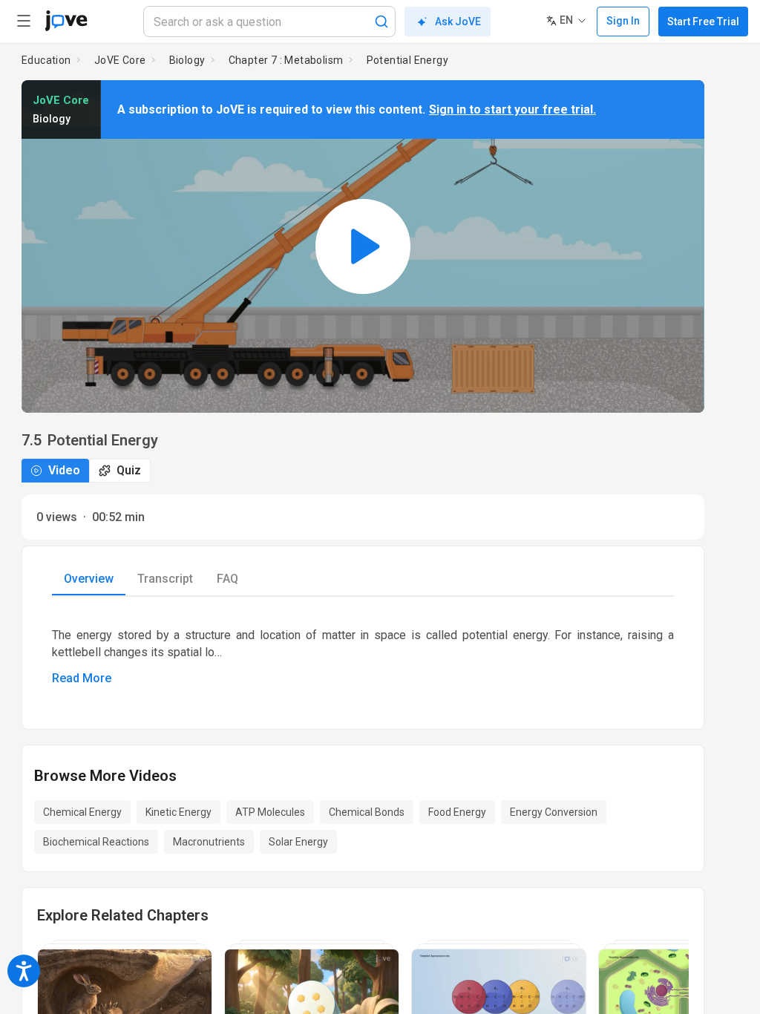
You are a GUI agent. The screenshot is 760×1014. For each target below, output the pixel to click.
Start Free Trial (703, 21)
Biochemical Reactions (96, 842)
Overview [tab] (89, 579)
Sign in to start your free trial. (512, 109)
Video (64, 470)
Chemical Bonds (366, 812)
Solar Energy (298, 842)
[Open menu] (24, 21)
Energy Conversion (553, 812)
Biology (187, 60)
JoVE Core (120, 60)
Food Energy (457, 812)
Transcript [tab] (165, 579)
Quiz (129, 470)
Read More (81, 678)
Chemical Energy (82, 812)
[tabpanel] (363, 651)
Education (46, 60)
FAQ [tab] (227, 579)
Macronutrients (209, 842)
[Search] (381, 21)
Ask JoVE (458, 21)
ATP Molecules (270, 812)
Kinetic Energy (178, 812)
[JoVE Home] (66, 20)
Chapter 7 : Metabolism (286, 60)
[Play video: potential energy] (363, 246)
